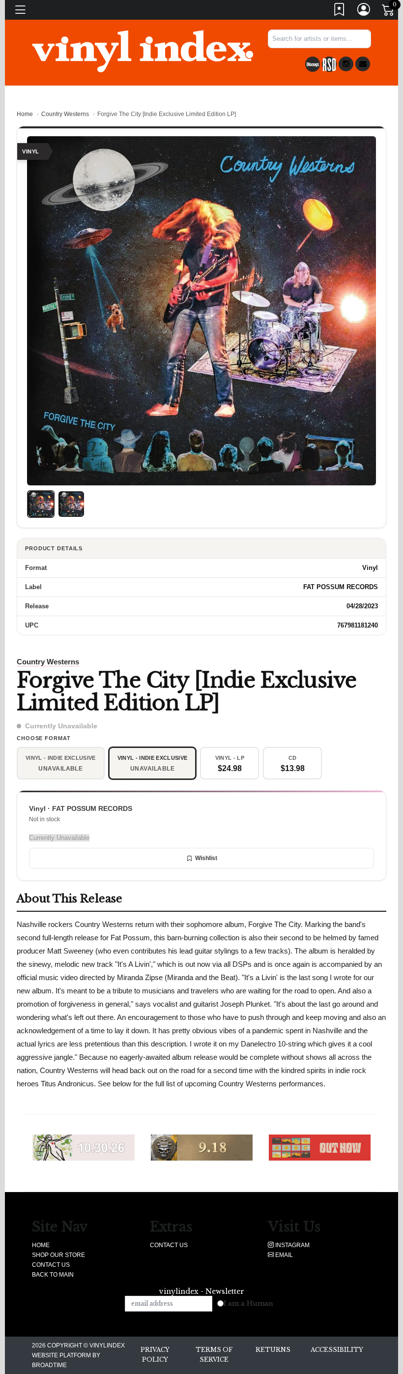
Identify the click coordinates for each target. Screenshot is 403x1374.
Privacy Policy (155, 1354)
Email (283, 1255)
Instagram (292, 1245)
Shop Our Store (58, 1255)
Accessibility (337, 1349)
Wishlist (206, 858)
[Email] (362, 64)
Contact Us (51, 1264)
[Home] (142, 50)
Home (25, 114)
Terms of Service (214, 1354)
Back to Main (53, 1274)
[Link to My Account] (364, 11)
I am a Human (248, 1303)
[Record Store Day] (329, 64)
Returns (273, 1349)
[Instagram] (346, 64)
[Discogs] (312, 64)
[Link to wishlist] (339, 11)
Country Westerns (65, 114)
